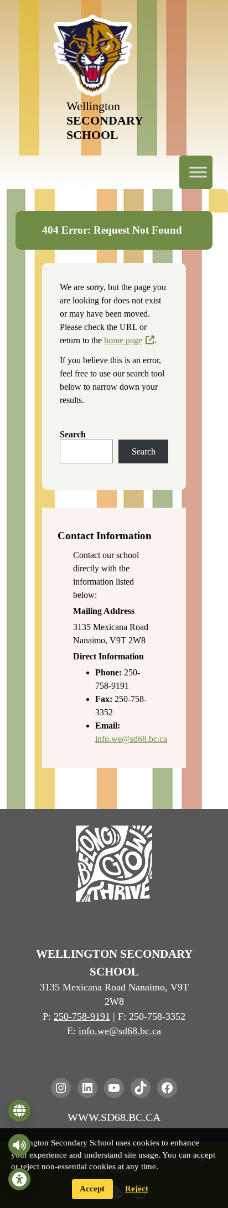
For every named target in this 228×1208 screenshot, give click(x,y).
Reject (136, 1188)
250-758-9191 (82, 1016)
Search (73, 434)
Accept (92, 1188)
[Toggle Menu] (198, 172)
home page (123, 340)
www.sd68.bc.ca (114, 1117)
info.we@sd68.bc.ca (131, 739)
